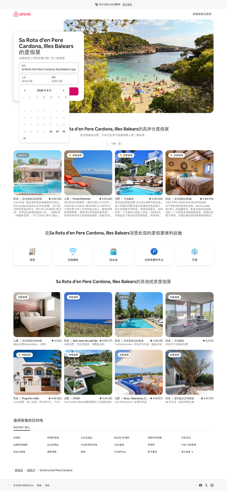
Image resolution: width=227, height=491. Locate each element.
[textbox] (34, 81)
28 (50, 131)
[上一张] (107, 143)
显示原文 (127, 4)
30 (64, 131)
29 (57, 131)
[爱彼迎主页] (22, 14)
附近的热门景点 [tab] (21, 427)
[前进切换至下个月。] (64, 91)
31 (24, 138)
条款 (47, 485)
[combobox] (49, 69)
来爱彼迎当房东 (202, 14)
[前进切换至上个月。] (25, 91)
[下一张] (119, 143)
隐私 (39, 485)
